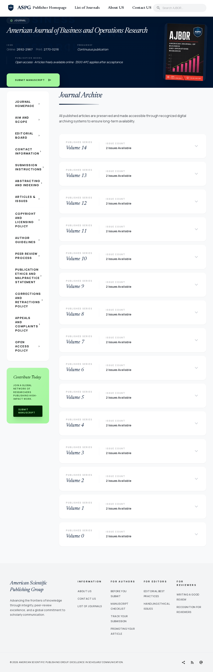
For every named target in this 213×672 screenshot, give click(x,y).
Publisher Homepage (49, 8)
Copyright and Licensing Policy (28, 220)
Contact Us (87, 598)
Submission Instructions (29, 167)
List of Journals (87, 8)
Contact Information (28, 151)
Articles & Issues (28, 199)
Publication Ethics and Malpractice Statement (28, 276)
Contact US (141, 8)
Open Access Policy (28, 346)
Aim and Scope (28, 120)
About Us (84, 591)
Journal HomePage (28, 104)
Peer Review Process (28, 256)
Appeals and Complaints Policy (28, 324)
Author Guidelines (28, 240)
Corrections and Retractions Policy (29, 300)
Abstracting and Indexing (29, 183)
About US (116, 8)
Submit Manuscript (33, 80)
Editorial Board (28, 135)
